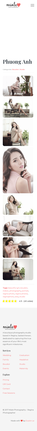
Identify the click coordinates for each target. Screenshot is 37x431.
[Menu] (31, 5)
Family (6, 360)
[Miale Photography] (15, 5)
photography (15, 291)
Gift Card (6, 384)
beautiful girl (14, 288)
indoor (6, 291)
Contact (6, 389)
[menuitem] (31, 5)
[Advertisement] (18, 29)
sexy (17, 297)
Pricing (6, 380)
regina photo (8, 294)
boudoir (24, 288)
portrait (25, 291)
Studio (22, 69)
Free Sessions (9, 393)
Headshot (23, 360)
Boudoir (15, 69)
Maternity (23, 368)
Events (6, 368)
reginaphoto (8, 297)
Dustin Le (30, 421)
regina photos (21, 294)
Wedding (7, 355)
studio (22, 297)
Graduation (24, 355)
